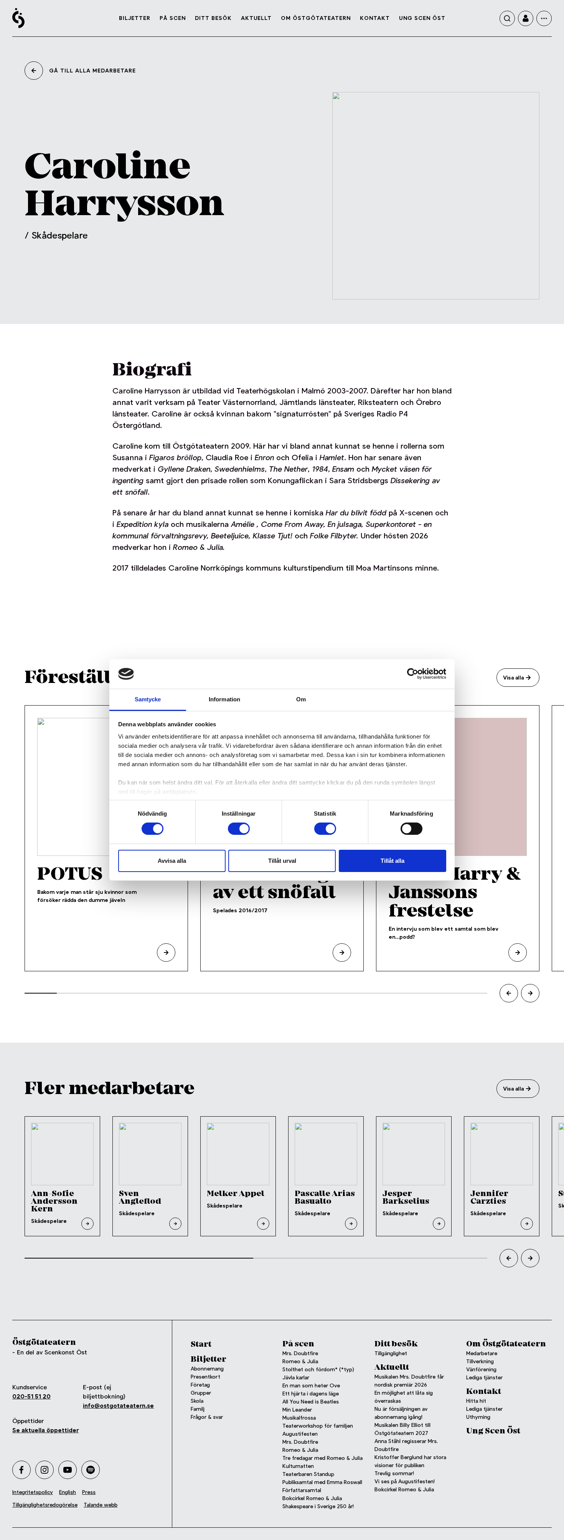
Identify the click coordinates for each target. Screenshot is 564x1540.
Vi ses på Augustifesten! (404, 1481)
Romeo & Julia (300, 1361)
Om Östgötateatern (316, 18)
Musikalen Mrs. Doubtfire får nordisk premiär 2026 (409, 1381)
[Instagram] (44, 1470)
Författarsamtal (301, 1490)
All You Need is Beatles (310, 1402)
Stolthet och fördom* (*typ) (318, 1369)
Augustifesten (300, 1434)
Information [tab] (224, 699)
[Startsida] (18, 18)
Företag (200, 1385)
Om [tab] (301, 699)
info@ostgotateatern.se (118, 1405)
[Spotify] (90, 1470)
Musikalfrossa (299, 1418)
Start (201, 1344)
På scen (173, 18)
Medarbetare (481, 1353)
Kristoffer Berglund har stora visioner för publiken (410, 1461)
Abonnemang (207, 1369)
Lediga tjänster (484, 1377)
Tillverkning (480, 1361)
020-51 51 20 (31, 1396)
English (67, 1492)
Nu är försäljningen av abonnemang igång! (400, 1413)
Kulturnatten (298, 1466)
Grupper (201, 1393)
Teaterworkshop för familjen (317, 1426)
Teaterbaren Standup (308, 1474)
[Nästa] (530, 993)
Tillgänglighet (390, 1353)
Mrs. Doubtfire (300, 1353)
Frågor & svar (207, 1417)
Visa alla (513, 678)
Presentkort (205, 1377)
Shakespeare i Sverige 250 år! (318, 1506)
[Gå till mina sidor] (525, 18)
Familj (197, 1409)
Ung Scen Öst (422, 18)
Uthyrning (478, 1417)
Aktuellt (256, 18)
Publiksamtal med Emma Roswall (322, 1482)
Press (89, 1492)
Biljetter (134, 18)
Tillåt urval (282, 860)
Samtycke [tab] (148, 699)
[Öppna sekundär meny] (544, 18)
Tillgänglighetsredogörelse (45, 1505)
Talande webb (100, 1505)
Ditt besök (213, 18)
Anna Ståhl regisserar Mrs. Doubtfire (406, 1445)
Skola (197, 1401)
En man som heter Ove (311, 1385)
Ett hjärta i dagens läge (310, 1393)
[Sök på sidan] (507, 18)
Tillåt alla (392, 860)
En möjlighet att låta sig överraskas (403, 1397)
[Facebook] (21, 1470)
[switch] (239, 829)
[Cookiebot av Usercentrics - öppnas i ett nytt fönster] (412, 674)
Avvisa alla (172, 860)
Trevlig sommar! (394, 1473)
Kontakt (375, 18)
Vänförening (481, 1369)
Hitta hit (476, 1401)
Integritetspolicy (32, 1492)
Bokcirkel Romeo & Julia (312, 1498)
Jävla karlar (295, 1377)
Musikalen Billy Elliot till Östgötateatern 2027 (402, 1429)
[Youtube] (67, 1470)
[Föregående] (509, 993)
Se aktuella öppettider (45, 1430)
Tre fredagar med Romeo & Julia (322, 1458)
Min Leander (298, 1410)
